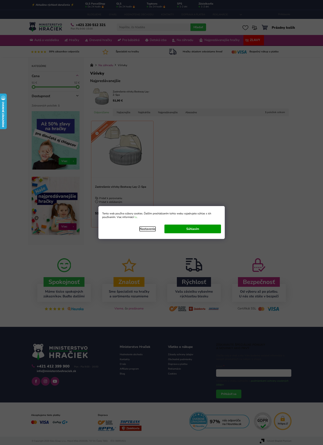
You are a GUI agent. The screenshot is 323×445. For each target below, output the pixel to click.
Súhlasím (192, 229)
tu (135, 217)
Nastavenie (147, 229)
